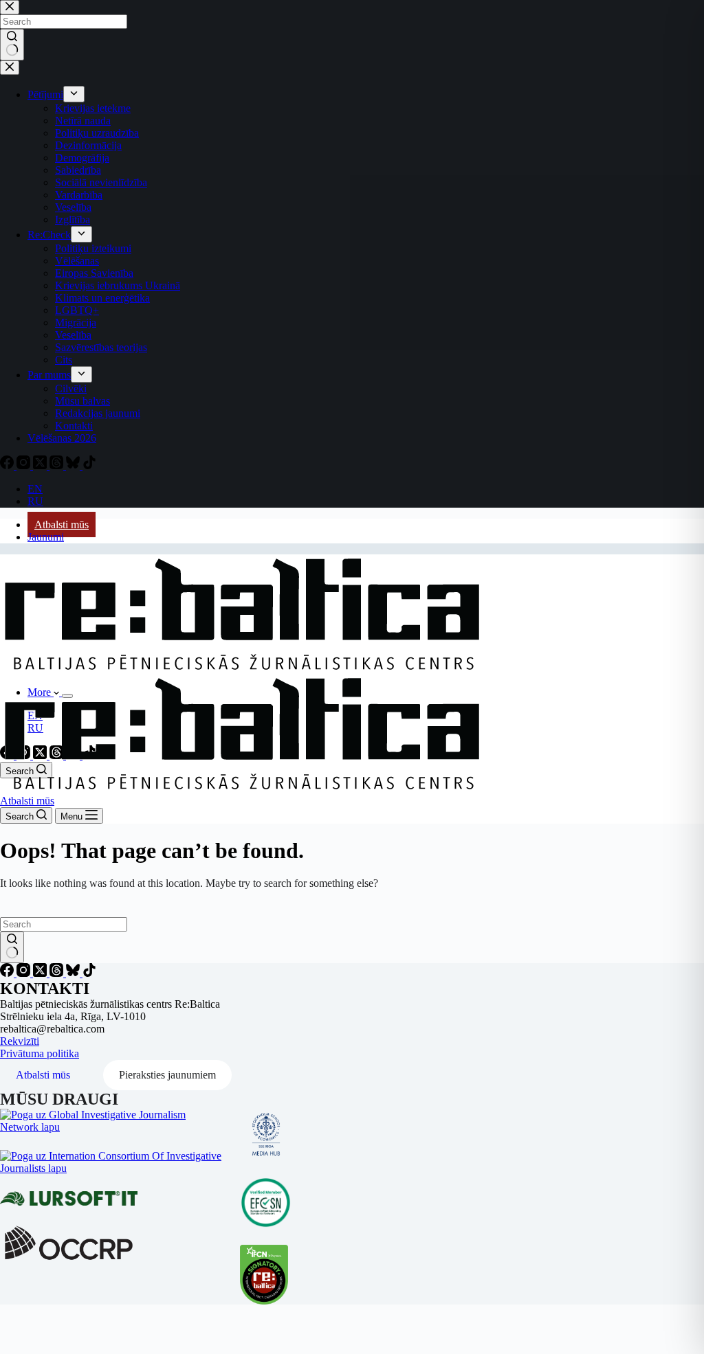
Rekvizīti (19, 1041)
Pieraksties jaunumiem (167, 1075)
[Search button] (12, 947)
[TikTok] (89, 973)
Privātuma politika (39, 1053)
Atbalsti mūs (61, 524)
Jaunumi (46, 537)
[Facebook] (8, 973)
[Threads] (58, 973)
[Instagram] (24, 973)
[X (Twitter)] (41, 973)
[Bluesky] (74, 973)
